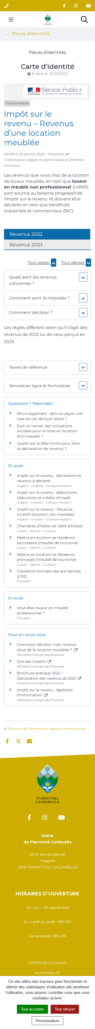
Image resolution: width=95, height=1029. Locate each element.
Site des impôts (32, 661)
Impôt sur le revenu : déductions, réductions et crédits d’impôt (47, 495)
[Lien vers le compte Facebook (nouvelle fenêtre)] (64, 5)
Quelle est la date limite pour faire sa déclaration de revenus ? (48, 446)
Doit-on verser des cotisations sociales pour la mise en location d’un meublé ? (47, 431)
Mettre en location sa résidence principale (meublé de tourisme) (46, 557)
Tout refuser (65, 1009)
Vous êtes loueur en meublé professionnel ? (42, 610)
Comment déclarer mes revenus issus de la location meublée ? (47, 647)
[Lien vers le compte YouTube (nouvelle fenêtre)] (88, 5)
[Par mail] (29, 740)
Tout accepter (32, 1009)
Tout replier (39, 262)
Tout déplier (73, 262)
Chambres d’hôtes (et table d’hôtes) (50, 526)
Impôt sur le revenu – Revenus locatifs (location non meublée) (45, 512)
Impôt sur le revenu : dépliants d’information (45, 693)
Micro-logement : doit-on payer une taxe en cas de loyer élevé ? (50, 416)
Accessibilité (47, 973)
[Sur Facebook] (7, 740)
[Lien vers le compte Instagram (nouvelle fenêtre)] (76, 5)
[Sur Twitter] (18, 740)
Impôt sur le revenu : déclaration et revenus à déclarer (49, 478)
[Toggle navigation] (11, 19)
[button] (47, 280)
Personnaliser (47, 1020)
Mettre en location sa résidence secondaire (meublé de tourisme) (47, 540)
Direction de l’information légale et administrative (46, 729)
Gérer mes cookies (47, 963)
